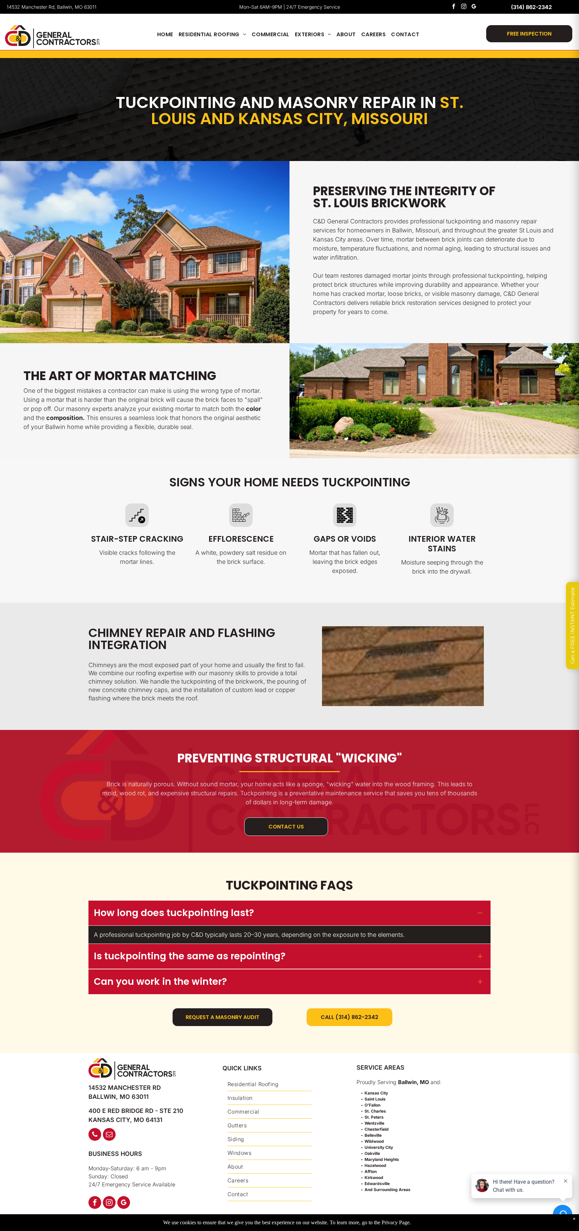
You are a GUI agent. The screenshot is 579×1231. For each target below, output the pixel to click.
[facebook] (454, 7)
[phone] (94, 1135)
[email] (109, 1135)
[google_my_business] (474, 7)
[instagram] (464, 7)
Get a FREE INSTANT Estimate (572, 625)
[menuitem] (165, 34)
